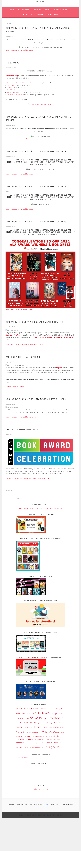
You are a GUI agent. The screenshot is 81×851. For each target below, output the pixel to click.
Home (12, 10)
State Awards (12, 62)
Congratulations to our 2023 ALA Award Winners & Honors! (36, 186)
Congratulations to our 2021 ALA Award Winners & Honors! (36, 399)
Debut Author (20, 718)
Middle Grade (36, 727)
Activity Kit (20, 708)
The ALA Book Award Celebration (22, 429)
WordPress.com (57, 815)
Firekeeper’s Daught (12, 335)
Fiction (51, 718)
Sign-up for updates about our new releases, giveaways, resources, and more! (40, 508)
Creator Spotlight (60, 10)
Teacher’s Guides (23, 10)
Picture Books (47, 732)
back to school (52, 709)
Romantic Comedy (38, 736)
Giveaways (40, 15)
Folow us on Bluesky (21, 757)
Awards (44, 709)
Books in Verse (20, 713)
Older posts (10, 490)
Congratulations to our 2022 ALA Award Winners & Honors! (36, 221)
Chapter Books (30, 713)
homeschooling (47, 723)
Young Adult (52, 747)
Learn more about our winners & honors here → (21, 417)
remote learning (26, 736)
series (52, 736)
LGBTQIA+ (56, 722)
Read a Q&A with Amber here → (16, 387)
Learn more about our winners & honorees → (20, 50)
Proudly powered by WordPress (29, 815)
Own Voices (29, 732)
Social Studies (36, 739)
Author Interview (33, 708)
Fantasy (44, 718)
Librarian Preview (22, 727)
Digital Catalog (53, 15)
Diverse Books (27, 15)
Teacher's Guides (23, 742)
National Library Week (49, 727)
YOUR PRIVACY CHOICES (37, 804)
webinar (18, 747)
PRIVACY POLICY (22, 804)
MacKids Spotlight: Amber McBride (23, 356)
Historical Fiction (28, 723)
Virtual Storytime (54, 742)
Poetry (57, 732)
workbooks (36, 747)
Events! (47, 10)
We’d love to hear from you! (40, 789)
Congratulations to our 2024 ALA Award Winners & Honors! (36, 151)
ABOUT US (11, 804)
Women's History (27, 747)
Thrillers (44, 743)
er (19, 335)
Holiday (41, 723)
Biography (60, 709)
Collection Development (49, 713)
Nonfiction (21, 732)
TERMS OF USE (54, 804)
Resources (37, 10)
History (36, 722)
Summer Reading (56, 739)
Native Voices (59, 728)
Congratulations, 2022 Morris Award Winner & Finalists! (35, 321)
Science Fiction (46, 736)
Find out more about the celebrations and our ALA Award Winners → (27, 478)
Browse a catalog (12, 76)
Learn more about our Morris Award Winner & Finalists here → (25, 344)
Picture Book (35, 732)
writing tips (41, 747)
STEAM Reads (47, 739)
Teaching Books (36, 743)
